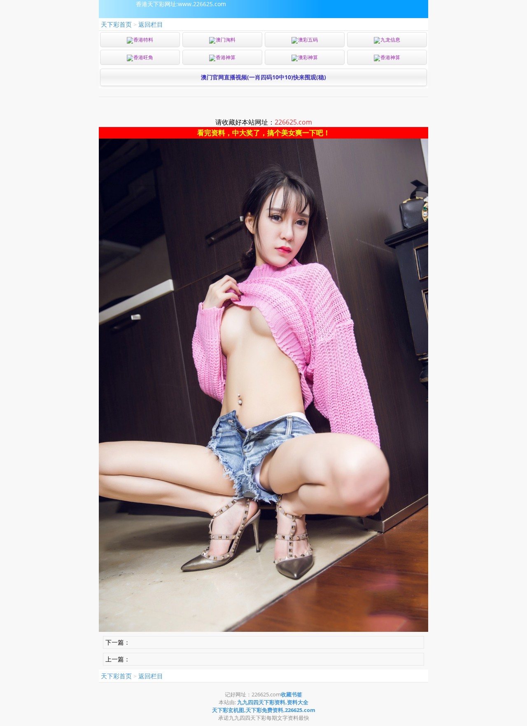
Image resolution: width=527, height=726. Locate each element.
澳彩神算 (308, 57)
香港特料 (143, 39)
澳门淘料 (226, 39)
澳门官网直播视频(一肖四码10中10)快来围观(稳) (263, 77)
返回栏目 (150, 24)
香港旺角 (143, 57)
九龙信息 (390, 39)
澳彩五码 (308, 39)
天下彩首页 (116, 24)
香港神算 (226, 57)
